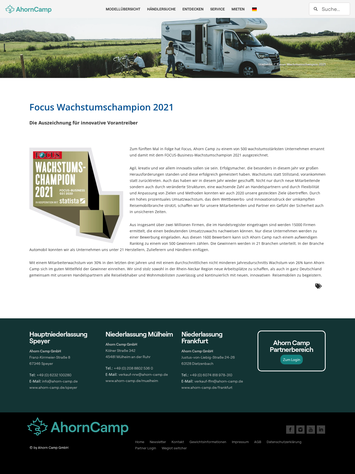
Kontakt (178, 442)
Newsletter (158, 442)
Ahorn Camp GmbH (197, 351)
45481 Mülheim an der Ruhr (128, 356)
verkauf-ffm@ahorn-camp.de (218, 381)
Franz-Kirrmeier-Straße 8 (49, 357)
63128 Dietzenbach (197, 363)
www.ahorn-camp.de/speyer (53, 387)
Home (139, 442)
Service (217, 9)
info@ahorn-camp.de (59, 381)
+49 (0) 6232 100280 (54, 375)
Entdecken (192, 9)
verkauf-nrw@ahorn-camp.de (143, 374)
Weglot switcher (174, 448)
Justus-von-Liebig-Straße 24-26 (208, 357)
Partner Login (145, 448)
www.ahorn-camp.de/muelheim (132, 380)
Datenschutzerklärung (284, 442)
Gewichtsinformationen (207, 442)
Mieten (238, 9)
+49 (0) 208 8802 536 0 (133, 368)
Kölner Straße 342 (120, 350)
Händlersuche (161, 9)
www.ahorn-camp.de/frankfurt (206, 387)
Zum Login (291, 359)
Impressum (240, 442)
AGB (257, 442)
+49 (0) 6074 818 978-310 (211, 375)
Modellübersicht (123, 9)
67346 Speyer (41, 363)
